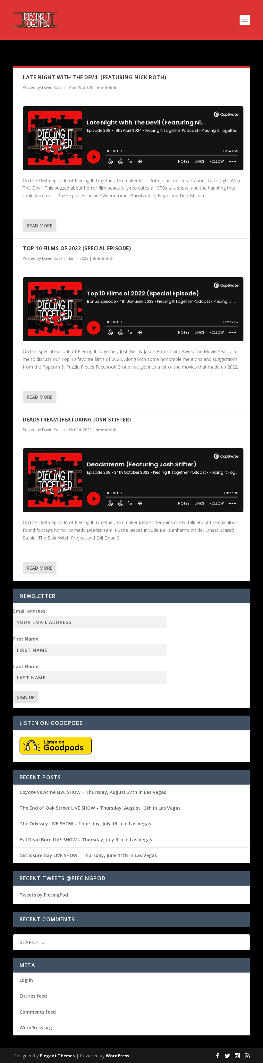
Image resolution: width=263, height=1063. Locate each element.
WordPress (117, 1056)
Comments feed (38, 1012)
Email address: (30, 611)
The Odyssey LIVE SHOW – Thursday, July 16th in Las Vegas (85, 824)
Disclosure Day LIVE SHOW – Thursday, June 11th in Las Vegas (88, 855)
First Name (25, 639)
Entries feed (33, 996)
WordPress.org (36, 1028)
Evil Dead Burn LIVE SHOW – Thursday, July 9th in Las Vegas (86, 840)
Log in (26, 980)
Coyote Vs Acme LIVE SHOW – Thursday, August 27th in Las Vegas (93, 792)
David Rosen (53, 87)
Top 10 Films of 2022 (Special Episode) (77, 248)
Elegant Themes (57, 1056)
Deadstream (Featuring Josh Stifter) (77, 419)
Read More (40, 226)
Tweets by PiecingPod (44, 895)
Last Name (25, 666)
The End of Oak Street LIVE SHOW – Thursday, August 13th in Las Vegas (100, 808)
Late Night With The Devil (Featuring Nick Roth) (94, 77)
